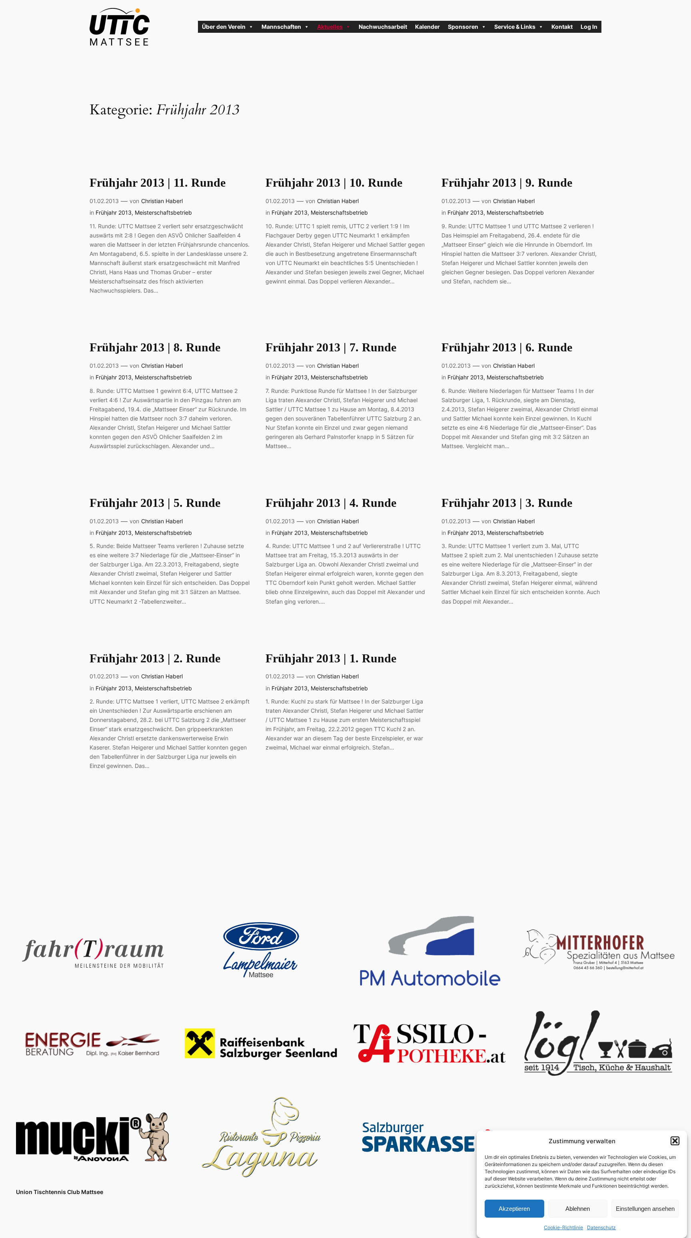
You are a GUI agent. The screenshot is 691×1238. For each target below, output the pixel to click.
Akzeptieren (514, 1208)
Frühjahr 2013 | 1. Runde (331, 658)
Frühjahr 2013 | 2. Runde (155, 658)
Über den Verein (224, 26)
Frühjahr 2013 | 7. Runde (331, 347)
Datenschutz (601, 1227)
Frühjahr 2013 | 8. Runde (155, 347)
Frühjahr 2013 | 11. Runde (158, 182)
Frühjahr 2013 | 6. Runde (506, 347)
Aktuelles (330, 26)
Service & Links (514, 26)
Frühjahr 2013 (114, 212)
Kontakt (562, 26)
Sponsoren (463, 26)
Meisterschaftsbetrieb (163, 212)
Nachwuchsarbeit (383, 26)
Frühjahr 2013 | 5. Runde (155, 502)
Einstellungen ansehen (645, 1208)
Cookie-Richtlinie (563, 1227)
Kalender (427, 26)
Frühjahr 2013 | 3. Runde (506, 502)
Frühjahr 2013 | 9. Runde (506, 182)
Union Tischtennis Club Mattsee (59, 1191)
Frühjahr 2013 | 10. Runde (334, 182)
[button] (675, 1141)
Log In (589, 26)
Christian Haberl (162, 200)
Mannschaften (281, 26)
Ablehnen (577, 1208)
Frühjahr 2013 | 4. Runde (331, 502)
